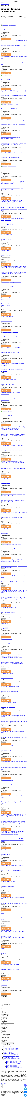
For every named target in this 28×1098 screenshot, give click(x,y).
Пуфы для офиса (7, 1052)
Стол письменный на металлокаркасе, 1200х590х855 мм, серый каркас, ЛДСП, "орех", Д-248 (13, 143)
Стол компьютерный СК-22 (7, 886)
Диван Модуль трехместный (8, 170)
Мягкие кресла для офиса (9, 1050)
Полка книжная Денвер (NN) (8, 384)
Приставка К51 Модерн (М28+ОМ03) (10, 352)
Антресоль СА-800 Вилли (7, 678)
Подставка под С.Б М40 (6, 415)
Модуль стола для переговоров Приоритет (11, 870)
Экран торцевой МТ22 (6, 321)
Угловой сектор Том (5, 854)
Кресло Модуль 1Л (5, 483)
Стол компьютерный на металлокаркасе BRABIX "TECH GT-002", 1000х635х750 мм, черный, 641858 (13, 822)
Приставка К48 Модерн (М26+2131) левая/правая (13, 124)
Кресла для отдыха (8, 1057)
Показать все (4, 996)
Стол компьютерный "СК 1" (8, 286)
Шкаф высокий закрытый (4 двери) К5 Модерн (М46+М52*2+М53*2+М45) (12, 500)
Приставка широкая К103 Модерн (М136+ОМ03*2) (13, 517)
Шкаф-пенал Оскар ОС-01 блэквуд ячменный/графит (14, 903)
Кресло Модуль (4, 533)
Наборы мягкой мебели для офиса (11, 1047)
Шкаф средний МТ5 (5, 79)
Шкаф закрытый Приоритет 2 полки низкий (11, 450)
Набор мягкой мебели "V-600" (13, 1061)
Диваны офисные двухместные (11, 1049)
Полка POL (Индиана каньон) (8, 707)
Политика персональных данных (9, 1081)
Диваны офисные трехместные (11, 1048)
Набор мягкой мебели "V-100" (10, 1053)
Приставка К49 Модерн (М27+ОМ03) (10, 969)
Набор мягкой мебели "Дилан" (11, 1056)
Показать (3, 1043)
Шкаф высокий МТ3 (6, 239)
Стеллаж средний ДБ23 (6, 750)
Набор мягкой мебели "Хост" (13, 1066)
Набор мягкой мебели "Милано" (14, 1067)
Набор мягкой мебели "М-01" (13, 1063)
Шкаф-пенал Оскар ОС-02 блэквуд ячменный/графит (14, 737)
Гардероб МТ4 (4, 628)
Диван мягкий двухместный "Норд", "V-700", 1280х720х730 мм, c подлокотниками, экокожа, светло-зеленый (12, 663)
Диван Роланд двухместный (7, 29)
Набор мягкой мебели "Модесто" (11, 1058)
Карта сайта (3, 1083)
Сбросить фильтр (10, 1043)
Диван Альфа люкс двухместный (9, 336)
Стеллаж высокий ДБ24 (6, 784)
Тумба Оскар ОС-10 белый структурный (10, 157)
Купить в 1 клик (5, 39)
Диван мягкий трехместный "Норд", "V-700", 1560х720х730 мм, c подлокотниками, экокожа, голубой (12, 840)
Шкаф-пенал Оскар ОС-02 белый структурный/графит (14, 581)
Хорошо (3, 1095)
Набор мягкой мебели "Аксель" (14, 1062)
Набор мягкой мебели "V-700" (13, 1065)
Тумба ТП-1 (3, 953)
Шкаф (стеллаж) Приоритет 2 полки (9, 691)
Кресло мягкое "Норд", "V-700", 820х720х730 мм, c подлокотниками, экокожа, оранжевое (13, 469)
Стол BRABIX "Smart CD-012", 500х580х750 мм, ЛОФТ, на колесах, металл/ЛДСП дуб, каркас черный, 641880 (14, 209)
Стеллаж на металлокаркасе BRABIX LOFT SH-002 (13, 45)
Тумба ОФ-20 (4, 985)
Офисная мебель (5, 4)
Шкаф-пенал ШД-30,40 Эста (8, 612)
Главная (2, 2)
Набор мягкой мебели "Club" (10, 1054)
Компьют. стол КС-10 (6, 643)
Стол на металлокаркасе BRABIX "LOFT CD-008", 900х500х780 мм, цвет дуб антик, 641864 (13, 273)
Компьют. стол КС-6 (6, 255)
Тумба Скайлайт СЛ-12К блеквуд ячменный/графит (13, 95)
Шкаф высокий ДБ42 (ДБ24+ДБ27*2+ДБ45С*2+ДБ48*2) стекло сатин (12, 937)
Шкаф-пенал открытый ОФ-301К (9, 108)
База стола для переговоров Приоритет (10, 548)
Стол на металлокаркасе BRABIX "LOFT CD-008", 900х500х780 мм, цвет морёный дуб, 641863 (13, 598)
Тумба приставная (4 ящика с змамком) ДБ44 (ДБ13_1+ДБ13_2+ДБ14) (12, 188)
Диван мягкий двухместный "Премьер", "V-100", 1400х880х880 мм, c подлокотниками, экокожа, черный (13, 435)
